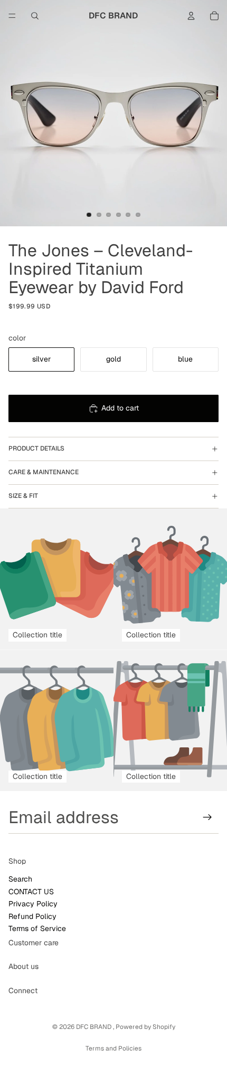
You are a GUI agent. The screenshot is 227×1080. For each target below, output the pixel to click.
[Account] (191, 15)
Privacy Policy (33, 903)
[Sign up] (207, 817)
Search (20, 879)
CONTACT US (31, 891)
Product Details (36, 448)
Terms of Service (37, 928)
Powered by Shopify (145, 1027)
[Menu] (12, 16)
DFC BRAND (94, 1027)
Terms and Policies (113, 1048)
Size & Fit (23, 496)
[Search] (34, 15)
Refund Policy (32, 916)
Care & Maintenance (43, 472)
